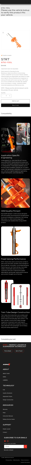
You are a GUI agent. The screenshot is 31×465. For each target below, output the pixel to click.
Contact (5, 432)
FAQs (4, 412)
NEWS (4, 376)
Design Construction (8, 399)
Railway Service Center (9, 419)
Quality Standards (7, 393)
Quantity (3, 92)
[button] (25, 2)
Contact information (25, 462)
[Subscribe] (25, 446)
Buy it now (15, 105)
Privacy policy (9, 460)
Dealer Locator (6, 429)
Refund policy (16, 460)
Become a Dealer (8, 450)
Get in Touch (19, 351)
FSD (4, 389)
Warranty (5, 409)
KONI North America (9, 457)
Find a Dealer (7, 351)
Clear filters (7, 21)
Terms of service (24, 460)
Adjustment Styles (7, 396)
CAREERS (5, 380)
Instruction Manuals (8, 416)
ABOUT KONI (6, 373)
